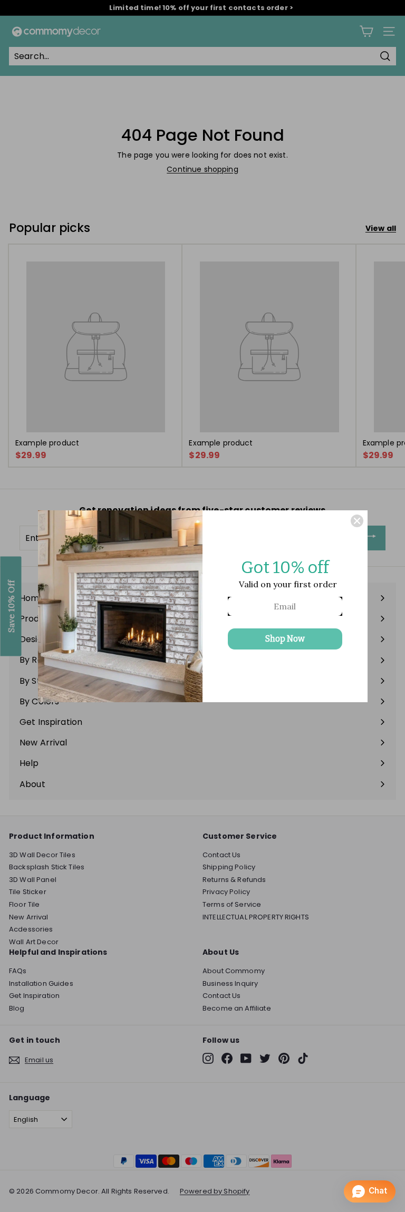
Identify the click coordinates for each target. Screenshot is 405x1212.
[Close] (357, 521)
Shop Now (285, 639)
